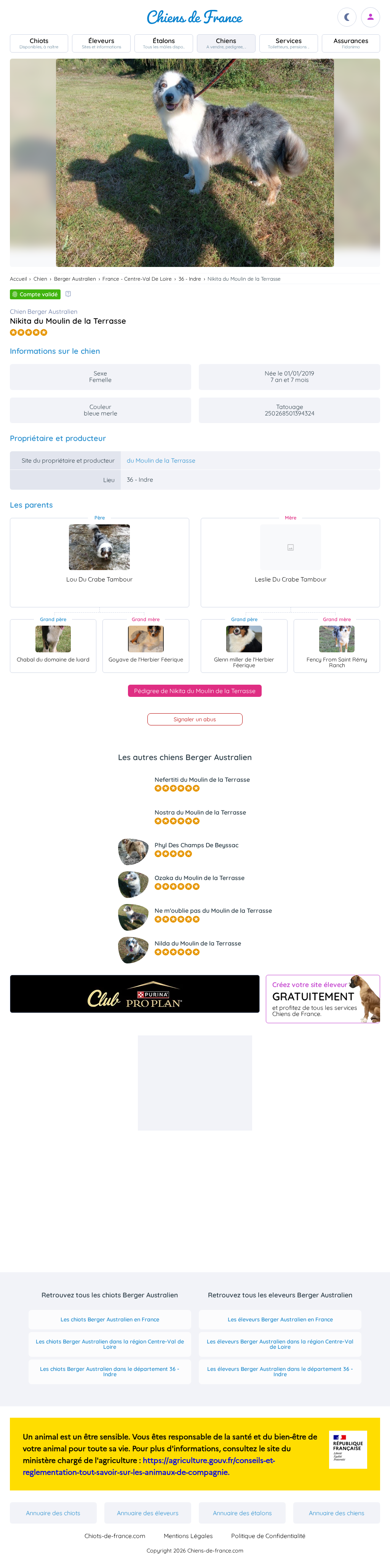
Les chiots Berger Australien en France (110, 1319)
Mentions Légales (188, 1536)
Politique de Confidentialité (268, 1536)
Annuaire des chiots (53, 1513)
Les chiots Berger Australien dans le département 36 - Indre (109, 1372)
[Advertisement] (195, 1083)
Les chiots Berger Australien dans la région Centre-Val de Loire (110, 1344)
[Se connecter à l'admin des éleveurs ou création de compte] (370, 17)
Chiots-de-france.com (115, 1536)
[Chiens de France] (195, 17)
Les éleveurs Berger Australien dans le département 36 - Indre (280, 1372)
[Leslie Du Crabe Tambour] (290, 547)
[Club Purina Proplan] (135, 994)
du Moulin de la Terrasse (161, 460)
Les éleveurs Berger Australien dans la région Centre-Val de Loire (280, 1344)
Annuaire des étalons (242, 1513)
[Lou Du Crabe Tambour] (99, 547)
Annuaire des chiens (336, 1513)
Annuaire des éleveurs (148, 1513)
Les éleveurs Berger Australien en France (280, 1319)
